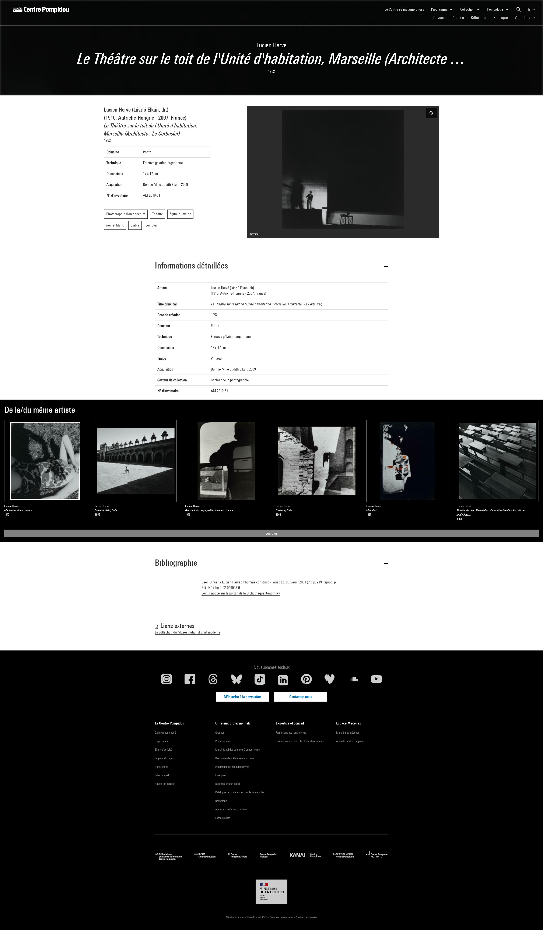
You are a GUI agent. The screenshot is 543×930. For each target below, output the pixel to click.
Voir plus (272, 533)
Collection (467, 9)
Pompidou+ (495, 9)
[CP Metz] (240, 858)
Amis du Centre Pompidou (350, 741)
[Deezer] (329, 680)
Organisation (162, 741)
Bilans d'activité (163, 749)
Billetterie (479, 17)
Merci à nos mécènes (347, 732)
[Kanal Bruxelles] (308, 858)
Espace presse (222, 818)
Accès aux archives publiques (231, 809)
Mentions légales (235, 917)
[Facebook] (190, 680)
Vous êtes (523, 17)
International (162, 775)
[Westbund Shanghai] (346, 858)
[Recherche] (519, 9)
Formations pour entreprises (291, 732)
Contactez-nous (300, 696)
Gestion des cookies (306, 917)
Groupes (219, 732)
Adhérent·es (161, 766)
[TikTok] (260, 680)
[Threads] (213, 680)
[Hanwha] (377, 858)
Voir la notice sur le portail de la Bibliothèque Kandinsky (241, 593)
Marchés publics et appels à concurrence (237, 749)
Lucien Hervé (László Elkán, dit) (136, 109)
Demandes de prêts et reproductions (234, 758)
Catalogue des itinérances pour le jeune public (240, 792)
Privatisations (222, 741)
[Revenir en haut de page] (533, 920)
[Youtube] (376, 680)
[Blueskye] (236, 680)
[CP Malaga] (271, 858)
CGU (265, 917)
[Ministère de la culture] (271, 892)
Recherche (221, 801)
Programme (439, 9)
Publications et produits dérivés (232, 766)
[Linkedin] (283, 680)
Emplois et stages (164, 758)
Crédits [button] (254, 234)
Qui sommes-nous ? (165, 732)
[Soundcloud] (353, 680)
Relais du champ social (227, 783)
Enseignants (221, 775)
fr (529, 9)
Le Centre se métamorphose (406, 9)
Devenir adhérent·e (450, 17)
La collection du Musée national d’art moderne (187, 632)
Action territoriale (164, 783)
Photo (147, 152)
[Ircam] (208, 858)
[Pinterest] (306, 680)
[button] (271, 266)
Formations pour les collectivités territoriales (299, 741)
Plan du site (253, 917)
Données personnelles (282, 917)
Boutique (502, 17)
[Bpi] (171, 858)
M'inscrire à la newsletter (242, 696)
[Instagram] (166, 680)
